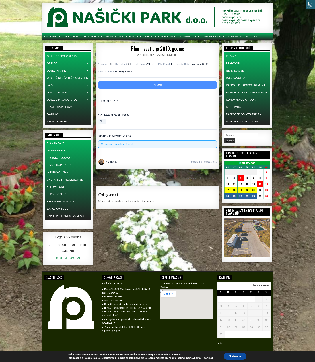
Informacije (187, 36)
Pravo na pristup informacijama (59, 169)
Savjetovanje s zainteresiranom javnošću (66, 212)
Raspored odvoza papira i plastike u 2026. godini (244, 118)
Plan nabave (55, 143)
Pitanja (231, 56)
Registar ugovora (60, 157)
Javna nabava (56, 150)
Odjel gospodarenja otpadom (61, 60)
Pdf (102, 121)
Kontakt (252, 36)
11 (229, 313)
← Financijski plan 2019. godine (114, 178)
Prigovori (233, 63)
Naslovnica (52, 36)
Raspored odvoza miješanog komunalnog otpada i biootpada (246, 99)
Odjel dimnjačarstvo (62, 99)
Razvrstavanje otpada (122, 36)
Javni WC (53, 114)
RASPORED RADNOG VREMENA (245, 85)
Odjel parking (57, 70)
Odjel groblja (57, 92)
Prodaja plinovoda (60, 201)
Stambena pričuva (59, 107)
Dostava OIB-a (235, 77)
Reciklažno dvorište (160, 36)
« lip (220, 343)
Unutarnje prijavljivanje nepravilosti (65, 183)
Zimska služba (57, 121)
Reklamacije (235, 70)
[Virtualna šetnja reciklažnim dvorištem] (247, 256)
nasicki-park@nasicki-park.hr (130, 304)
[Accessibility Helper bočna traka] (310, 4)
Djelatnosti (90, 36)
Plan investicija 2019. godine (157, 48)
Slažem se (235, 356)
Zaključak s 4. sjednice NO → (202, 178)
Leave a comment (168, 55)
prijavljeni (118, 201)
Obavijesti (71, 36)
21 (251, 320)
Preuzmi (158, 84)
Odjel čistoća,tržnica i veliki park (68, 81)
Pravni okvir (212, 36)
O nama (233, 36)
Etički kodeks (56, 194)
